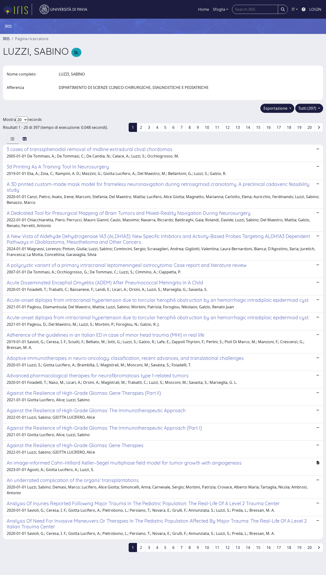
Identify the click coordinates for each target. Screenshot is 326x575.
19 (299, 127)
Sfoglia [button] (219, 9)
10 (207, 127)
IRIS (6, 38)
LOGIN (315, 9)
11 (217, 127)
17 (279, 127)
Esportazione (275, 108)
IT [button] (293, 9)
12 (227, 127)
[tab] (13, 139)
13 (238, 127)
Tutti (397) (307, 108)
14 (248, 127)
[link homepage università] (63, 9)
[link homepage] (17, 9)
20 (309, 127)
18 (289, 127)
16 (268, 127)
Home (203, 9)
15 (258, 127)
